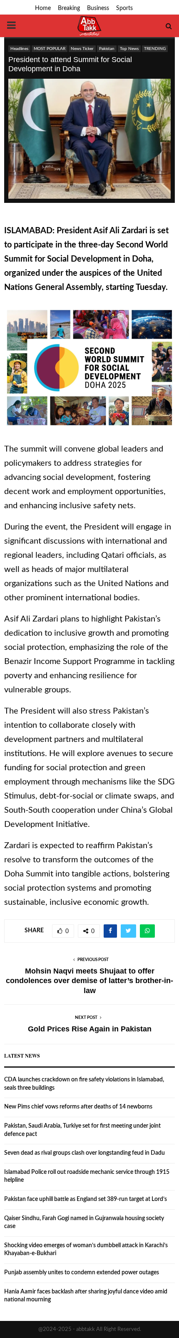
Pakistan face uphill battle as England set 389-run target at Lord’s (85, 1199)
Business (98, 8)
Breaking (69, 8)
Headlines (19, 49)
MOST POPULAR (49, 49)
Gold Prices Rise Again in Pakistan (90, 1029)
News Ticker (82, 49)
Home (43, 8)
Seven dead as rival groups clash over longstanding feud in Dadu (84, 1153)
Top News (129, 49)
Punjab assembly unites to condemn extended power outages (81, 1273)
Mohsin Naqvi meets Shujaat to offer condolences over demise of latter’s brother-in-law (89, 981)
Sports (124, 8)
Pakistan (106, 49)
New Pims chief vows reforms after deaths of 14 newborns (78, 1107)
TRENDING (155, 49)
